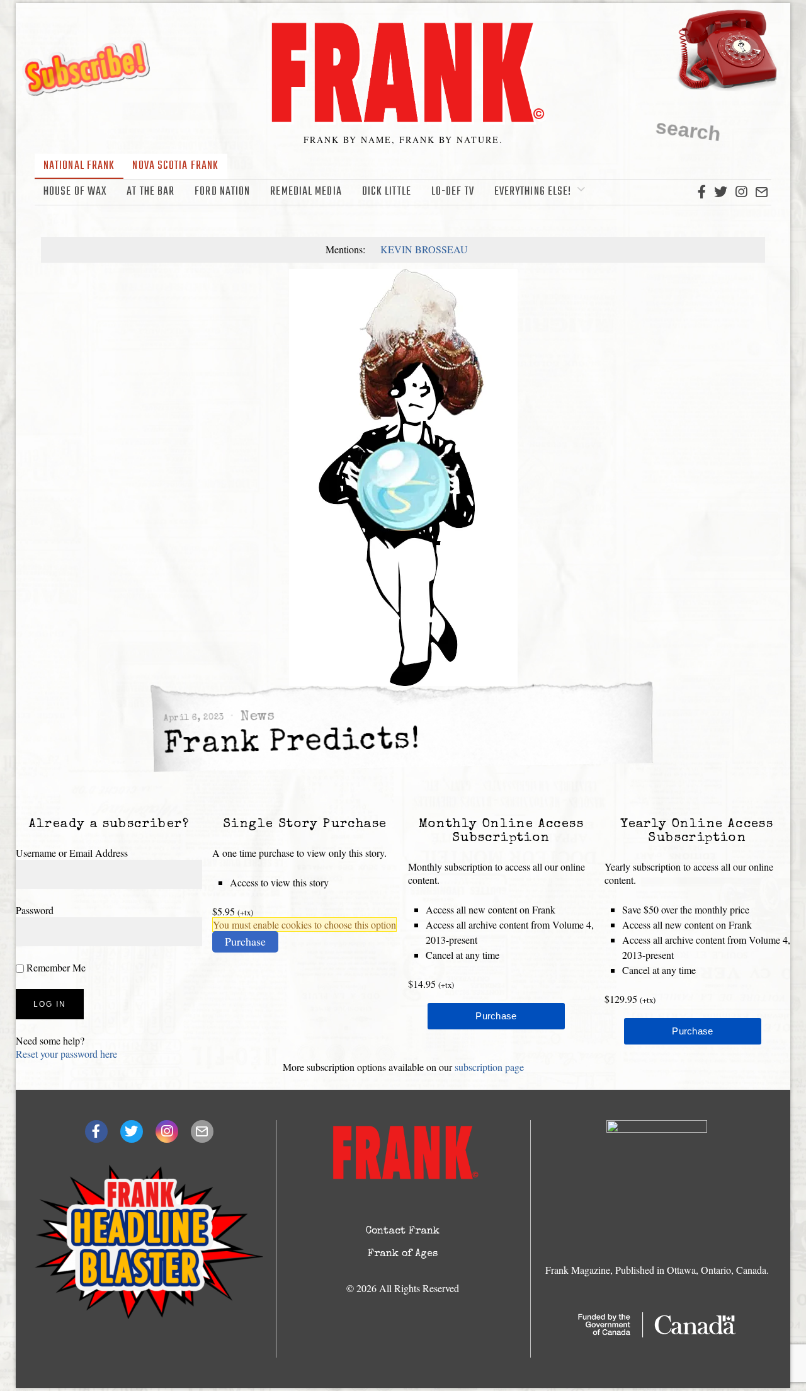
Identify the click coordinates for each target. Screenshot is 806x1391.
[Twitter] (720, 192)
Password (35, 910)
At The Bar (150, 192)
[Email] (761, 192)
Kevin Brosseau (424, 249)
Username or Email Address (72, 852)
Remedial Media (305, 192)
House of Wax (74, 192)
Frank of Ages (403, 1254)
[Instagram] (741, 192)
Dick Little (386, 192)
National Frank (79, 166)
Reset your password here (66, 1053)
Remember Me (55, 967)
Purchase (245, 941)
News (258, 717)
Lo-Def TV (452, 192)
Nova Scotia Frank (175, 166)
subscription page (489, 1066)
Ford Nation (222, 192)
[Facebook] (702, 192)
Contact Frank (403, 1232)
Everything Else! (533, 192)
